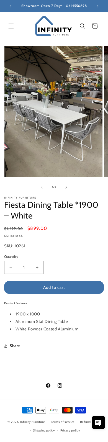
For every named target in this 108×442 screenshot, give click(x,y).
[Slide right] (66, 187)
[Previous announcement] (10, 6)
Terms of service (63, 422)
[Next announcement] (98, 6)
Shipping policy (44, 430)
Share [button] (15, 345)
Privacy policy (70, 430)
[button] (11, 26)
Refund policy (90, 422)
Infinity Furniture (32, 422)
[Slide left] (42, 187)
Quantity (11, 256)
